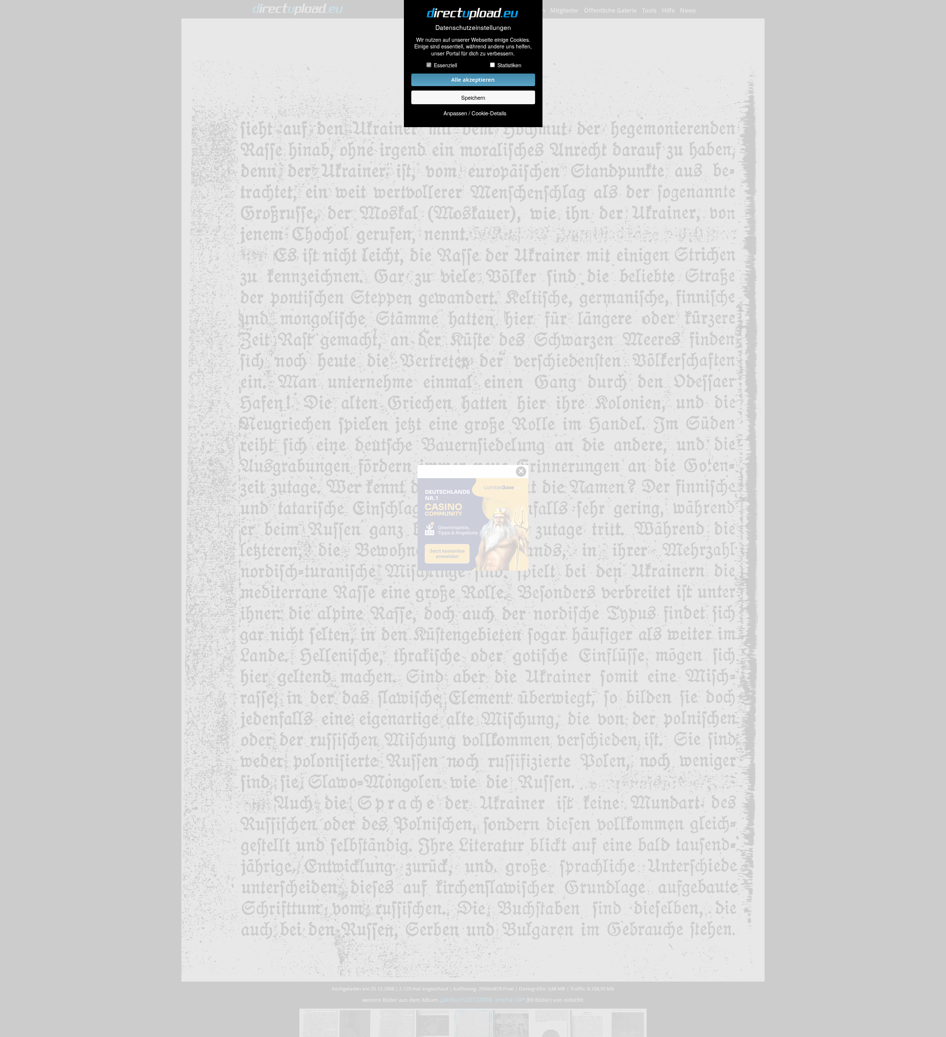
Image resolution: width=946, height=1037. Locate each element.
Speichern (473, 97)
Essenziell (445, 65)
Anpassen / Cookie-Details (474, 113)
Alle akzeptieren (473, 79)
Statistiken (509, 65)
